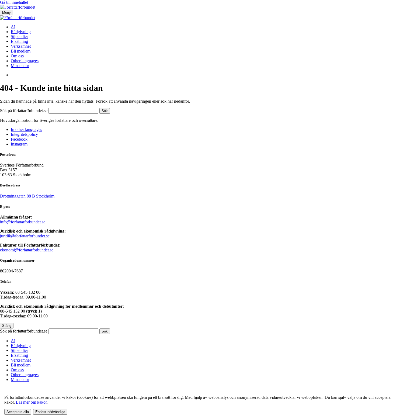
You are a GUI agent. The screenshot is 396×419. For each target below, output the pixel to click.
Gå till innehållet (14, 2)
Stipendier (19, 36)
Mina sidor (20, 65)
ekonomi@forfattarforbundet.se (26, 250)
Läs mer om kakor (31, 402)
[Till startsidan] (17, 7)
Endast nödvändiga (50, 412)
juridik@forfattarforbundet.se (25, 236)
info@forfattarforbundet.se (22, 222)
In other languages (26, 129)
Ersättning (19, 41)
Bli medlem (20, 51)
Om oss (17, 56)
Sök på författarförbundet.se (24, 110)
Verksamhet (21, 46)
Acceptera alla (17, 412)
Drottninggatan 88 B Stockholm (27, 196)
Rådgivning (21, 31)
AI (13, 27)
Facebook (19, 139)
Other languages (25, 60)
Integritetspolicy (24, 134)
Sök (105, 111)
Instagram (19, 144)
